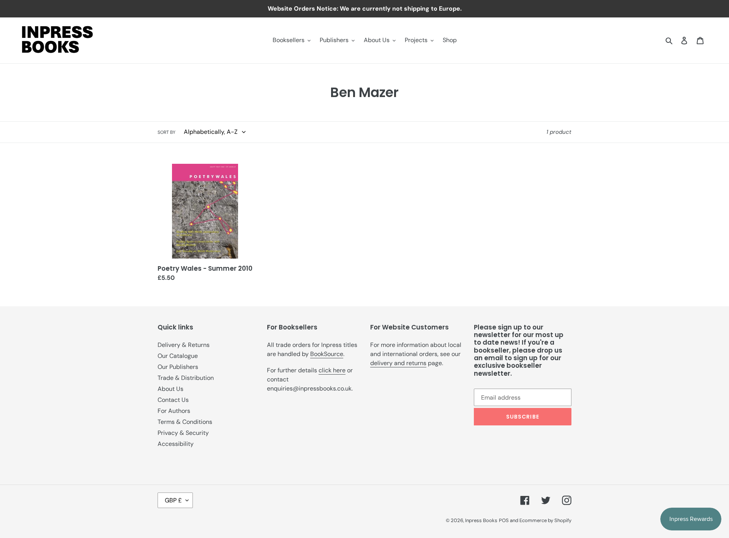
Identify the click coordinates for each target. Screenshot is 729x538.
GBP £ (173, 500)
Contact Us (173, 400)
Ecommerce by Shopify (545, 520)
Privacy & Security (183, 433)
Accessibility (176, 444)
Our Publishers (178, 367)
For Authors (174, 411)
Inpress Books (481, 520)
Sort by (166, 132)
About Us (170, 389)
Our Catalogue (178, 356)
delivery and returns (398, 363)
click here (332, 370)
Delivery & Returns (184, 345)
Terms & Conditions (185, 422)
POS (504, 520)
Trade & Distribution (186, 378)
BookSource (326, 354)
